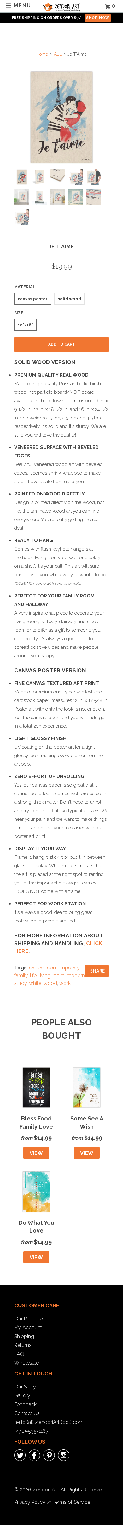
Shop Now (97, 18)
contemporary (63, 968)
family (21, 976)
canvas (37, 968)
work (65, 983)
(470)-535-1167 (31, 1431)
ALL (58, 54)
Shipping (24, 1336)
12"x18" (25, 324)
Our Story (25, 1387)
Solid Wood (69, 299)
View (36, 1153)
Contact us (27, 1413)
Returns (23, 1345)
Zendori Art (45, 1490)
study (20, 983)
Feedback (25, 1404)
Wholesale (26, 1363)
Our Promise (28, 1319)
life (33, 976)
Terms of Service (71, 1502)
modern (76, 976)
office (93, 976)
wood (50, 983)
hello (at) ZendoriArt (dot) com (49, 1422)
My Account (28, 1327)
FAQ (19, 1354)
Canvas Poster (33, 299)
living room (51, 976)
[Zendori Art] (61, 6)
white (35, 983)
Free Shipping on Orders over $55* (46, 18)
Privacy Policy (29, 1502)
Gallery (22, 1396)
